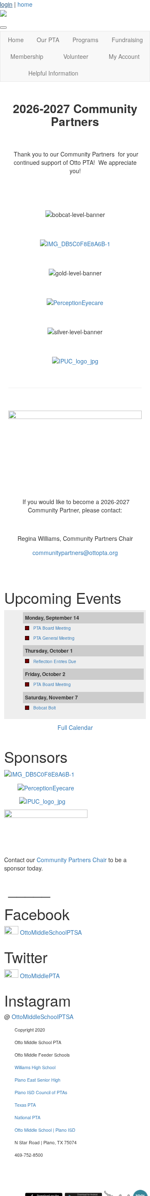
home (25, 4)
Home (16, 39)
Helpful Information (53, 73)
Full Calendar (75, 727)
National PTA (27, 1117)
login (6, 4)
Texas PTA (25, 1105)
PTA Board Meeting (52, 628)
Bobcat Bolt (44, 708)
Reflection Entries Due (54, 661)
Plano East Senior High (37, 1080)
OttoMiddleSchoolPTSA (51, 932)
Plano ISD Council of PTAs (41, 1092)
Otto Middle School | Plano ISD (45, 1130)
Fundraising (127, 39)
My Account (124, 56)
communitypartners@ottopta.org (75, 552)
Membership (26, 56)
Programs (85, 39)
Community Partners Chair (71, 859)
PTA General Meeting (54, 638)
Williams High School (35, 1067)
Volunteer (75, 56)
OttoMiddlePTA (40, 975)
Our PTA (48, 39)
